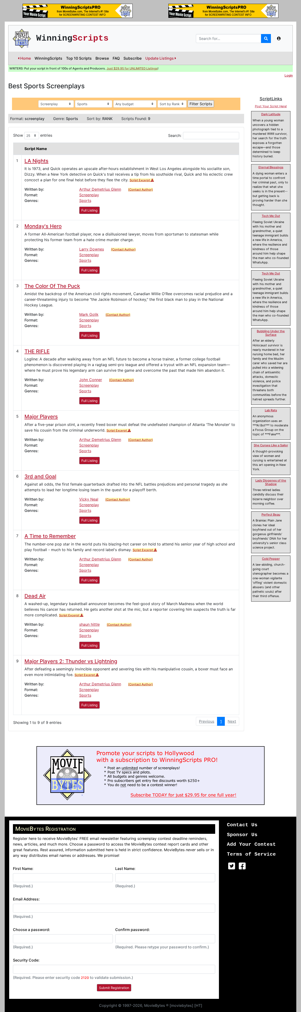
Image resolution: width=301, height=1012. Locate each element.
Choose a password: (31, 929)
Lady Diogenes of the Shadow (270, 482)
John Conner (90, 379)
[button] (279, 38)
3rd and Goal (40, 476)
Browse (102, 58)
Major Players (41, 416)
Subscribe (132, 58)
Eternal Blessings (270, 167)
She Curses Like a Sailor (271, 445)
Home (25, 58)
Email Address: (26, 899)
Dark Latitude (271, 114)
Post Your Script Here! (271, 106)
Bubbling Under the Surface (271, 332)
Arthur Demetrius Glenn (100, 189)
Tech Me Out (271, 216)
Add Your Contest (251, 844)
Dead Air (35, 596)
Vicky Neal (88, 499)
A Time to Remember (50, 536)
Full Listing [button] (89, 210)
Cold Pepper (271, 558)
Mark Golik (89, 314)
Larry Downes (91, 249)
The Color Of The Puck (52, 286)
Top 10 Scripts (79, 58)
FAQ (116, 58)
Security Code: (26, 960)
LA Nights (36, 161)
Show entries (32, 135)
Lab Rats (271, 410)
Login (289, 75)
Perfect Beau (270, 514)
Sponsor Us (242, 835)
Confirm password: (132, 929)
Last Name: (125, 868)
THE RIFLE (37, 351)
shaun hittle (89, 624)
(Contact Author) (140, 189)
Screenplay (89, 195)
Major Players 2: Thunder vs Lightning (70, 661)
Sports (85, 200)
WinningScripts (48, 58)
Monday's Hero (43, 226)
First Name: (23, 868)
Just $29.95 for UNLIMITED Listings (132, 68)
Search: (174, 135)
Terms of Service (251, 854)
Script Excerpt (140, 180)
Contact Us (242, 825)
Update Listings (160, 58)
